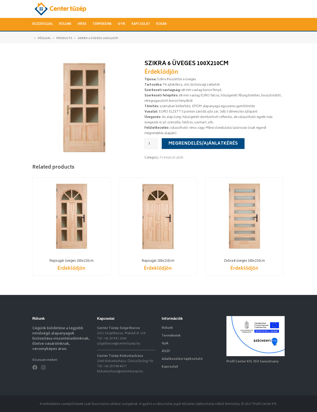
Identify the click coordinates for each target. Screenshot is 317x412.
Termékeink (102, 24)
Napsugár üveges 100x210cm (71, 261)
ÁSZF (166, 351)
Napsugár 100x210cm (158, 261)
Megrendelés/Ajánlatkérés (203, 143)
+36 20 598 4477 (115, 366)
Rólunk (65, 24)
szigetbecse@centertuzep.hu (118, 343)
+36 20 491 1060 (115, 338)
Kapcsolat (141, 24)
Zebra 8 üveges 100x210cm (244, 261)
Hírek (82, 24)
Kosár (161, 24)
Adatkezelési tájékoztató (182, 359)
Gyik (121, 24)
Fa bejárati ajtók (172, 157)
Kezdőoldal (42, 24)
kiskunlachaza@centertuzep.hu (120, 371)
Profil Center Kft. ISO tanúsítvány (252, 361)
